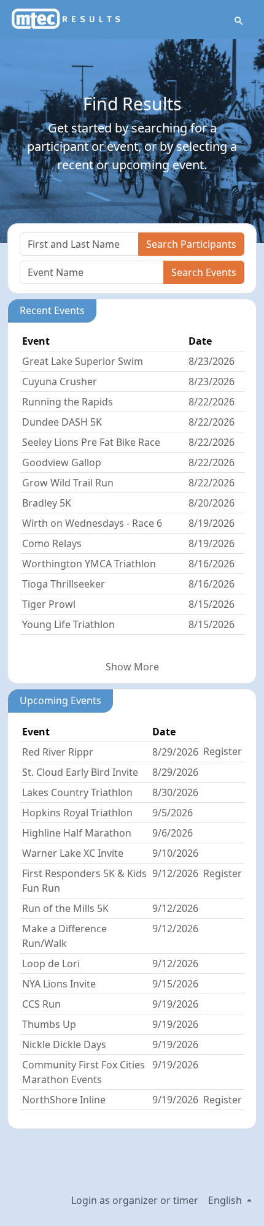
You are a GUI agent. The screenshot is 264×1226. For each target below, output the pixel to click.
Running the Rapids (67, 401)
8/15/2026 (211, 604)
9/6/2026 (172, 833)
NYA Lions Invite (59, 983)
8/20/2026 (211, 503)
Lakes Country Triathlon (77, 792)
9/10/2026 (175, 853)
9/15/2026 (175, 983)
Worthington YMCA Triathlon (89, 563)
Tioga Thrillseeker (63, 584)
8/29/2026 (175, 752)
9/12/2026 (175, 873)
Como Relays (52, 543)
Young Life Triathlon (68, 624)
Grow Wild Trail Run (68, 482)
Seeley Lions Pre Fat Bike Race (91, 442)
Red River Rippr (57, 752)
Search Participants (191, 244)
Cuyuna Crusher (59, 381)
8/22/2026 (211, 401)
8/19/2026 (211, 523)
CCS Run (41, 1004)
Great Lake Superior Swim (82, 361)
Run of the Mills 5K (65, 908)
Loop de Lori (51, 963)
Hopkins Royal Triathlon (77, 812)
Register (222, 751)
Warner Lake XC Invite (72, 853)
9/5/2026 (172, 812)
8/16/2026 (211, 563)
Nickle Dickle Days (64, 1044)
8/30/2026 (175, 792)
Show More (132, 666)
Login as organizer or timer (134, 1200)
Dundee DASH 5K (62, 422)
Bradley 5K (46, 503)
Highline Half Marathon (76, 833)
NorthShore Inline (64, 1099)
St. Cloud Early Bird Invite (80, 772)
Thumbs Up (49, 1024)
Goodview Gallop (61, 462)
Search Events (203, 272)
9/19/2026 (175, 1004)
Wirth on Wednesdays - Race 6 (92, 523)
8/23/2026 (211, 361)
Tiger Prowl (49, 604)
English (226, 1200)
